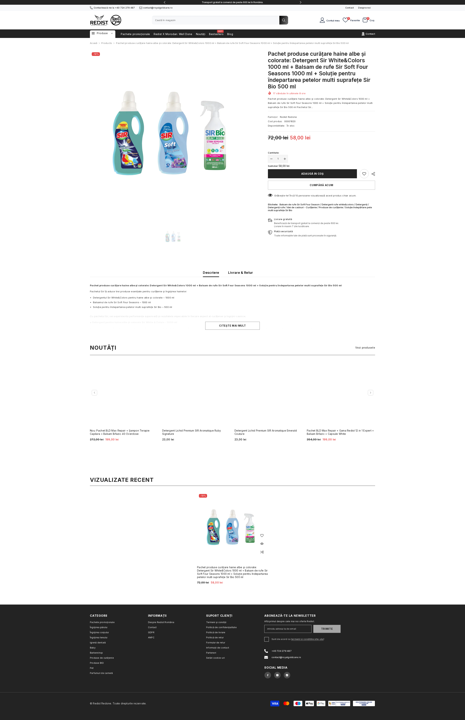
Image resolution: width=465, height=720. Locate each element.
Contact (349, 7)
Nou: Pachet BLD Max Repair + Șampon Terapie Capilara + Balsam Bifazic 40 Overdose (119, 432)
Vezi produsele (365, 347)
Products (106, 43)
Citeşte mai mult (232, 325)
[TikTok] (287, 675)
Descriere (211, 272)
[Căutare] (220, 20)
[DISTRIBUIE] (372, 174)
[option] (232, 2)
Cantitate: (273, 152)
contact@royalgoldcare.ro (158, 7)
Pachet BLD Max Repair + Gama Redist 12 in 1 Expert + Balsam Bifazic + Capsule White (340, 432)
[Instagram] (277, 675)
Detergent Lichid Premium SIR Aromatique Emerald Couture (265, 432)
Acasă (93, 43)
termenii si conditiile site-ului (307, 639)
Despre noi (364, 7)
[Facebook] (267, 675)
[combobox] (215, 20)
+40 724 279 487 (125, 7)
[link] (364, 173)
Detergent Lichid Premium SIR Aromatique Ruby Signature (191, 432)
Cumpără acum (321, 185)
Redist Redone (288, 116)
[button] (94, 392)
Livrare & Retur (240, 272)
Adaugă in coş (312, 173)
